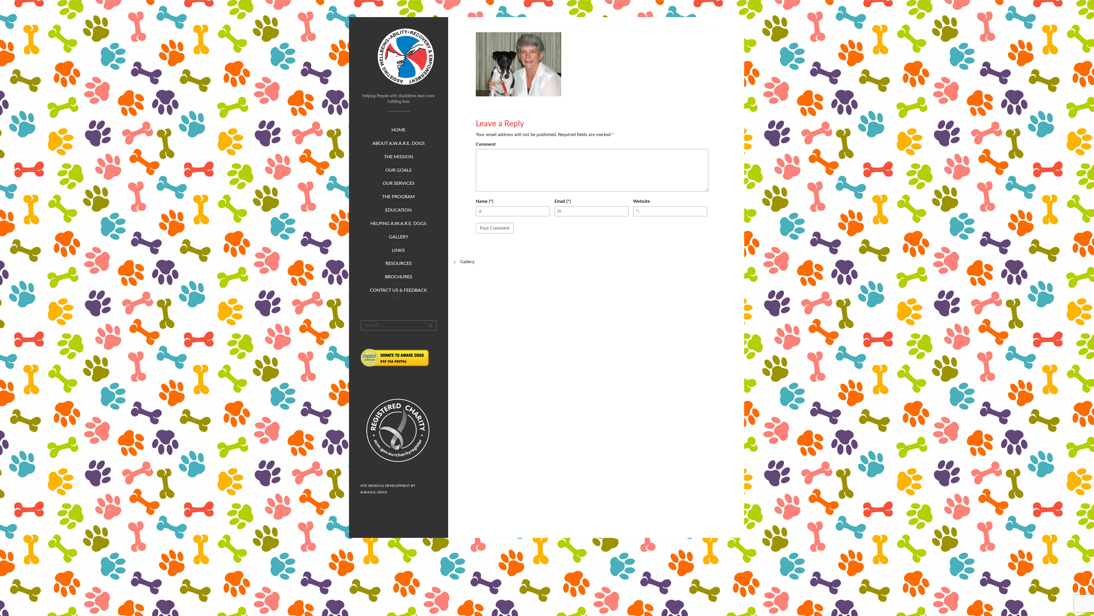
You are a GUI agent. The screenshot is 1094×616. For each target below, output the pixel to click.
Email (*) (562, 201)
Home (398, 130)
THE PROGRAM (398, 196)
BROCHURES (398, 277)
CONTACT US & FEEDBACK (398, 290)
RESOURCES (398, 263)
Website (641, 201)
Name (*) (484, 201)
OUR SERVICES (399, 183)
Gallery (467, 262)
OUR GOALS (398, 170)
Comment (486, 144)
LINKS (398, 250)
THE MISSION (398, 157)
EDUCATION (398, 210)
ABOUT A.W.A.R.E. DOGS (398, 143)
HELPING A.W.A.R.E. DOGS (398, 223)
